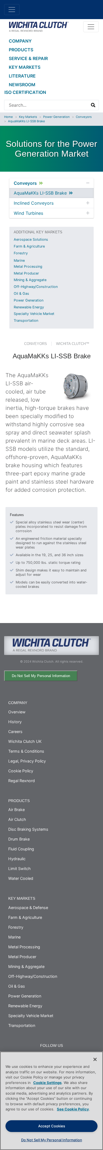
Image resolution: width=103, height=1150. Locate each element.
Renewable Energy (29, 307)
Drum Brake (19, 839)
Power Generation (56, 117)
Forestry (21, 253)
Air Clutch (17, 819)
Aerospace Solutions (31, 239)
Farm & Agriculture (29, 246)
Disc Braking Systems (28, 829)
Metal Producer (26, 273)
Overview (17, 712)
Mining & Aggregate (30, 280)
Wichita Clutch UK (24, 741)
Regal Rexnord (21, 780)
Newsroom (22, 84)
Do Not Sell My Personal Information (41, 676)
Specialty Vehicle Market (34, 314)
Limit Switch (19, 868)
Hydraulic (17, 858)
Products (21, 49)
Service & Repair (28, 58)
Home (8, 117)
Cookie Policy (20, 770)
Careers (15, 731)
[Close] (95, 1059)
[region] (51, 1100)
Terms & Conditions (26, 751)
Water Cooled (20, 878)
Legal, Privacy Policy (27, 761)
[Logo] (38, 26)
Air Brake (16, 809)
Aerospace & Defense (28, 907)
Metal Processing (28, 266)
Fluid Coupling (21, 849)
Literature (22, 76)
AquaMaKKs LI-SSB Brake (26, 121)
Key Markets (24, 67)
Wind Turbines (28, 213)
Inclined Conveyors (34, 203)
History (15, 721)
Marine (19, 260)
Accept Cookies (51, 1126)
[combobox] (46, 105)
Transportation (26, 320)
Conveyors (84, 117)
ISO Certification (25, 92)
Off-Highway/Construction (36, 287)
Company (20, 41)
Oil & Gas (21, 293)
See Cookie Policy (73, 1109)
